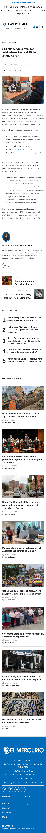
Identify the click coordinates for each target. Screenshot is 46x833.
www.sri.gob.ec (24, 149)
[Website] (9, 265)
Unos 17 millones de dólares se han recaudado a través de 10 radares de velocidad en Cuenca (23, 341)
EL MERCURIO (7, 826)
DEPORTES (6, 812)
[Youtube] (16, 789)
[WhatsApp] (20, 70)
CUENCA (5, 804)
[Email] (10, 70)
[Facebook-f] (4, 789)
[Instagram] (10, 789)
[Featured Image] (23, 398)
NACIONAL (6, 808)
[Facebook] (4, 70)
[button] (34, 27)
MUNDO (5, 817)
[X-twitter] (23, 789)
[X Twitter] (15, 70)
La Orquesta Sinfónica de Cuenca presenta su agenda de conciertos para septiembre (23, 10)
